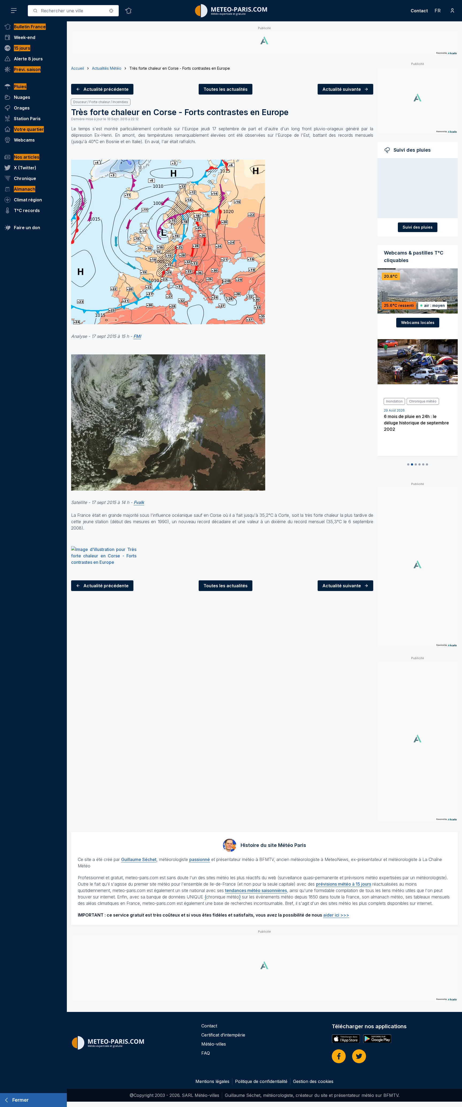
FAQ (205, 1053)
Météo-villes (213, 1044)
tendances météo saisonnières (256, 890)
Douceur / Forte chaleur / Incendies (100, 102)
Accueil (77, 68)
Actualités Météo (106, 68)
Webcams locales (417, 322)
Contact (419, 10)
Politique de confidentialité (261, 1081)
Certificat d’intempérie (223, 1035)
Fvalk (139, 502)
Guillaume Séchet (138, 859)
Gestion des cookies (313, 1081)
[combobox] (73, 10)
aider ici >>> (336, 915)
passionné (199, 859)
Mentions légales (212, 1081)
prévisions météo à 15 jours (343, 884)
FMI (137, 336)
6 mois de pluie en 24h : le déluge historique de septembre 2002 (416, 423)
